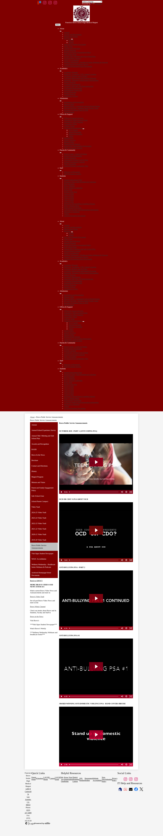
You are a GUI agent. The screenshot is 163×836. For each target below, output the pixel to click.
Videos (71, 136)
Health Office (69, 138)
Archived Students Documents (74, 216)
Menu (58, 25)
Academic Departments (72, 84)
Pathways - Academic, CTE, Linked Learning (80, 74)
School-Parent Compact (72, 58)
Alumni (66, 33)
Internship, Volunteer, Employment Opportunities (81, 80)
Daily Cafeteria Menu (71, 206)
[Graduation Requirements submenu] (83, 128)
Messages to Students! (72, 212)
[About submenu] (60, 31)
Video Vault (68, 46)
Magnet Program (70, 50)
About (32, 417)
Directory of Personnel (72, 172)
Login (29, 823)
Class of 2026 (69, 194)
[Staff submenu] (60, 170)
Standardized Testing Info (73, 90)
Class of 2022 (69, 202)
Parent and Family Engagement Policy (77, 52)
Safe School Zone (70, 54)
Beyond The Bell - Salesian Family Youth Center (81, 108)
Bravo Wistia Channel (37, 607)
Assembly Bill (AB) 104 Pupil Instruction (78, 86)
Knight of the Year (70, 192)
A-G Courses (73, 130)
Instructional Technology (73, 208)
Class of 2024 (69, 198)
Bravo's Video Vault (37, 597)
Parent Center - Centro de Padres (75, 154)
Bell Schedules (69, 184)
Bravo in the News (36, 617)
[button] (60, 263)
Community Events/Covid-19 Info (76, 160)
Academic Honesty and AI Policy (76, 76)
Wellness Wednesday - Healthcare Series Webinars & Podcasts (86, 62)
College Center (69, 126)
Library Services (70, 82)
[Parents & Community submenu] (60, 152)
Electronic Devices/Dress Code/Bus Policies (79, 204)
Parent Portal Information (73, 156)
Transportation (69, 112)
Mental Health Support (72, 144)
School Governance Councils (74, 162)
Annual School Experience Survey (76, 64)
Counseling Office (70, 124)
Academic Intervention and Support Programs (80, 78)
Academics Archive (71, 96)
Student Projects (69, 94)
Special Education (75, 132)
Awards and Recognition (73, 35)
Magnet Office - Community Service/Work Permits (82, 106)
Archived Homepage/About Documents (78, 66)
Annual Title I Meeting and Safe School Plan (79, 56)
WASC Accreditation (71, 60)
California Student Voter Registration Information (81, 210)
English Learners (70, 158)
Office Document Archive (73, 148)
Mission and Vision (71, 37)
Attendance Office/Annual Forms (75, 120)
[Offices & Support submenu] (60, 116)
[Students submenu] (60, 178)
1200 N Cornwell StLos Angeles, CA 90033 (28, 797)
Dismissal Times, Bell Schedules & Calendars (80, 182)
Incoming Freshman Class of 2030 (76, 110)
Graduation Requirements (73, 88)
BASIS (71, 40)
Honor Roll (68, 190)
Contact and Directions (72, 48)
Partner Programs (70, 92)
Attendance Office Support (73, 122)
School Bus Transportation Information (77, 146)
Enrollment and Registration (74, 102)
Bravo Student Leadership (73, 188)
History (71, 42)
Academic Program (71, 72)
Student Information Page (73, 180)
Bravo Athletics (69, 186)
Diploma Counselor (75, 134)
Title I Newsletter (70, 164)
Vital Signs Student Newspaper (75, 44)
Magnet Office (69, 104)
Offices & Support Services (73, 118)
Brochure (67, 38)
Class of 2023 (69, 200)
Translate (98, 4)
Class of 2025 (69, 196)
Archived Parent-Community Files (76, 166)
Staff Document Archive (72, 174)
